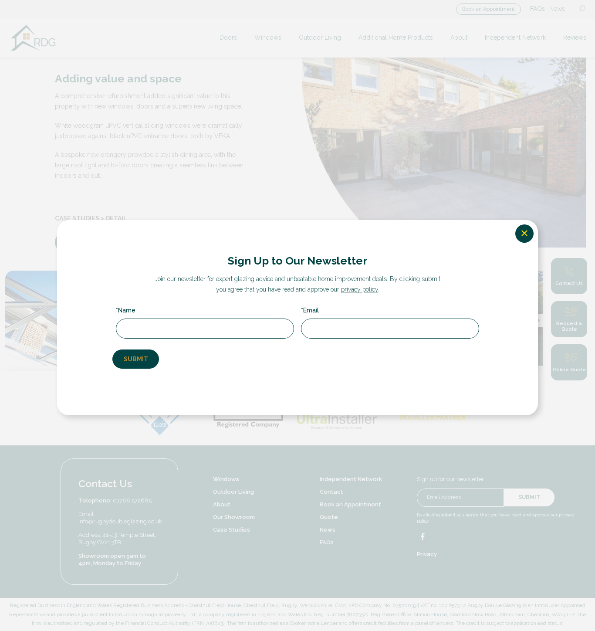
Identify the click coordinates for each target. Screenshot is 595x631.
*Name (125, 310)
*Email (310, 310)
